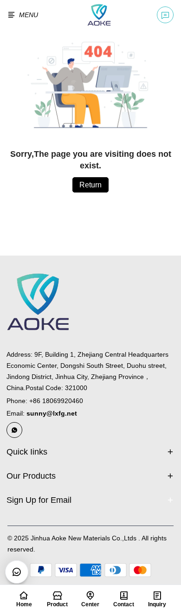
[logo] (99, 15)
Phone (44, 400)
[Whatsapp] (14, 430)
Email (41, 413)
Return (90, 185)
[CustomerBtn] (16, 572)
